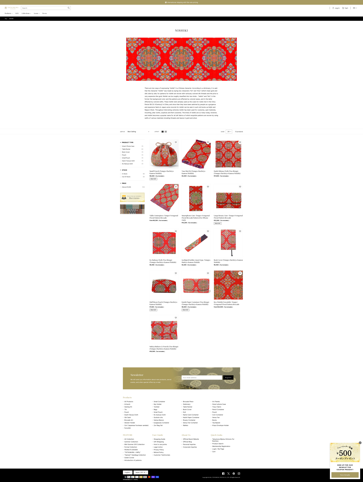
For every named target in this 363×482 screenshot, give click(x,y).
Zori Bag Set (158, 425)
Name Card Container (191, 415)
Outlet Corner (129, 458)
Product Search (217, 444)
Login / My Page (218, 449)
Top (6, 18)
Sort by (122, 131)
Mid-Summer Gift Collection (134, 444)
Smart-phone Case (219, 404)
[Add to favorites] (176, 142)
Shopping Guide (159, 439)
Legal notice (158, 447)
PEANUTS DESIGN (131, 450)
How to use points (160, 444)
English (127, 472)
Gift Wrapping (159, 442)
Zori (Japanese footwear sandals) (136, 425)
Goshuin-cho (158, 417)
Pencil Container (218, 409)
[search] (46, 8)
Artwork (127, 404)
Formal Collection (130, 447)
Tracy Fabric (216, 407)
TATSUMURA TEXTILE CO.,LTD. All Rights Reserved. (226, 477)
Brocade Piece (188, 401)
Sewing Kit (128, 407)
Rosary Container (189, 420)
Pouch (126, 412)
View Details (345, 475)
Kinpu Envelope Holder (220, 425)
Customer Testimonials (162, 455)
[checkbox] (132, 146)
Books (214, 420)
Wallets (185, 425)
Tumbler (156, 407)
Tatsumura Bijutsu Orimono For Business (223, 440)
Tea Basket (216, 423)
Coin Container (217, 415)
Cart (214, 451)
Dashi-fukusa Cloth (131, 415)
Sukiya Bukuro (159, 420)
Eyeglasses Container (161, 423)
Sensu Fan (216, 417)
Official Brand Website (191, 439)
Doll (184, 412)
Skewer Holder (129, 423)
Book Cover (187, 409)
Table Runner (187, 407)
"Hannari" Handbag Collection (135, 455)
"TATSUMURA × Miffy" (132, 452)
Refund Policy (159, 452)
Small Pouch (158, 412)
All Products (128, 401)
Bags (155, 409)
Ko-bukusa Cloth (160, 415)
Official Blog (187, 442)
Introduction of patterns (133, 460)
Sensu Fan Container (190, 423)
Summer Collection (131, 442)
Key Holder (158, 404)
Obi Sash (127, 417)
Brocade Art (128, 420)
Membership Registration (221, 446)
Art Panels (216, 401)
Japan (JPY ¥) (140, 472)
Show (222, 131)
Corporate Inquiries (190, 447)
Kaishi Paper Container (191, 417)
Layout (156, 131)
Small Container (159, 401)
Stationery (186, 404)
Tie (125, 409)
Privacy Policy (159, 450)
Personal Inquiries (189, 444)
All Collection (129, 439)
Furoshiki (127, 428)
